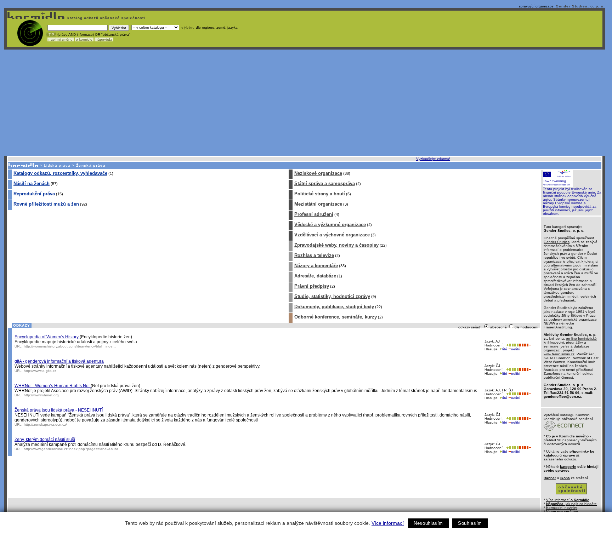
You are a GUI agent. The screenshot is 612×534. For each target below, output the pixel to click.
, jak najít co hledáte (571, 504)
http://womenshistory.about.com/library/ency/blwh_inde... (70, 346)
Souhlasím (470, 523)
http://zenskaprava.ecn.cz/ (45, 424)
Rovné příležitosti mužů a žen (46, 204)
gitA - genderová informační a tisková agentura (59, 361)
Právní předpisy (311, 286)
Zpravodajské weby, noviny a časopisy (336, 245)
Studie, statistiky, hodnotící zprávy (332, 296)
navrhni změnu (60, 39)
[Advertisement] (304, 102)
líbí (504, 349)
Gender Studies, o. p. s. (580, 6)
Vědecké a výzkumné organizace (330, 224)
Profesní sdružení (313, 214)
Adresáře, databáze (315, 276)
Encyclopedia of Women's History (47, 336)
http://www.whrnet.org (41, 395)
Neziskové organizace (318, 173)
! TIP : (51, 34)
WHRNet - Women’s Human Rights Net (53, 385)
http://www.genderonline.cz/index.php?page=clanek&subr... (72, 449)
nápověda (104, 39)
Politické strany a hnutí (319, 193)
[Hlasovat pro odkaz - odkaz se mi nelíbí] (525, 345)
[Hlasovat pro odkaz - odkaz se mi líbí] (512, 345)
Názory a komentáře (316, 265)
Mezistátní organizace (318, 204)
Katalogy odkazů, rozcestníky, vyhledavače (60, 173)
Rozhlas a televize (314, 255)
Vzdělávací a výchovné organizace (332, 234)
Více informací (388, 523)
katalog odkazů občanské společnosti (105, 18)
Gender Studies (557, 242)
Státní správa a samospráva (324, 183)
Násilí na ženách (31, 183)
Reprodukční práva (34, 193)
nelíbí (515, 349)
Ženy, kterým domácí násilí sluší (45, 439)
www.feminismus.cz (559, 354)
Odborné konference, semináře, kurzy (335, 317)
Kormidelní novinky (561, 508)
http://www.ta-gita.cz (40, 371)
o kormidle (84, 39)
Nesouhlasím (428, 523)
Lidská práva (57, 165)
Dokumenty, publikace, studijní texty (334, 306)
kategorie (568, 467)
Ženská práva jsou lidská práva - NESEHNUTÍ (59, 410)
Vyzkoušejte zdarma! (433, 159)
